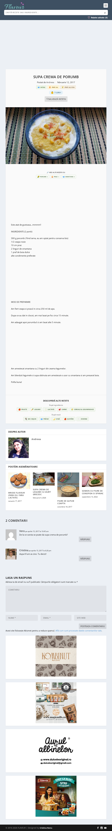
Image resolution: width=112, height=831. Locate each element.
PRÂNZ (44, 419)
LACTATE (49, 409)
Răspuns (85, 539)
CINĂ (56, 419)
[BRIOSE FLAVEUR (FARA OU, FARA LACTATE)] (19, 480)
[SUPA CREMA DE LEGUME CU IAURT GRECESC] (44, 479)
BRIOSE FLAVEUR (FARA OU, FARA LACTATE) (16, 495)
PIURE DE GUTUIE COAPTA (65, 502)
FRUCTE (22, 409)
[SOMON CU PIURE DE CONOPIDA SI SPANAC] (93, 479)
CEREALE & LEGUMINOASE (82, 409)
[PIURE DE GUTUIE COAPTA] (68, 484)
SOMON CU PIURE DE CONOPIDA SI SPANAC (93, 492)
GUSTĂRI (69, 419)
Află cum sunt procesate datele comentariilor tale (78, 630)
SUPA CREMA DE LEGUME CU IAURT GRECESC (42, 492)
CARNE (62, 409)
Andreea (50, 82)
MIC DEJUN (30, 419)
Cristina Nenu (46, 828)
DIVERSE (82, 419)
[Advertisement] (56, 45)
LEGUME (35, 409)
